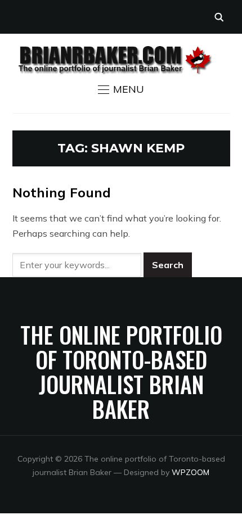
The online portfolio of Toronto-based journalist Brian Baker (121, 372)
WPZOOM (190, 472)
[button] (121, 89)
